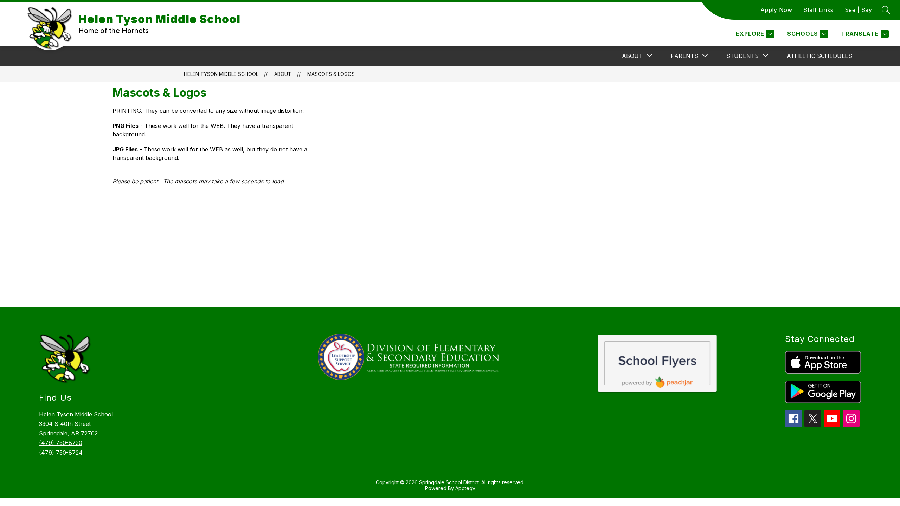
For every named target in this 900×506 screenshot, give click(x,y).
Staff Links (818, 9)
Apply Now (776, 9)
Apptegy (465, 488)
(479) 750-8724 (61, 452)
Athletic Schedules (819, 55)
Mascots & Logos (331, 74)
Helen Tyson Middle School (221, 74)
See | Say (858, 9)
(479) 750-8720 (60, 442)
